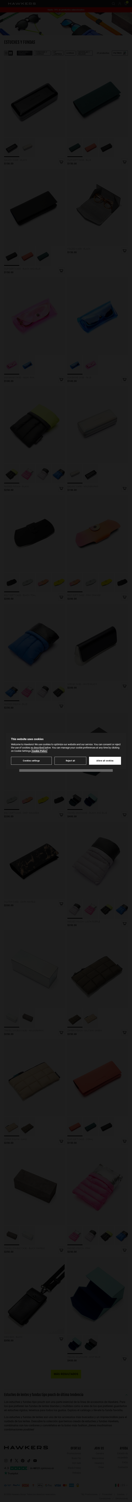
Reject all (70, 760)
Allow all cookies (105, 760)
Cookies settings (31, 760)
